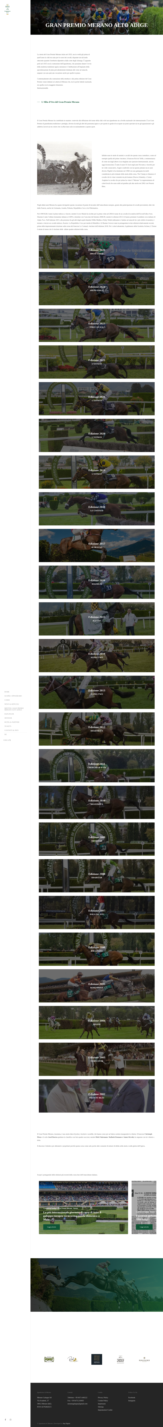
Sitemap (101, 1407)
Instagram (131, 1401)
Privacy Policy (103, 1397)
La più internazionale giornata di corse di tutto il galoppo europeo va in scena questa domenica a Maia (72, 1216)
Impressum (102, 1404)
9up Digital (66, 1423)
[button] (58, 102)
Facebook (131, 1397)
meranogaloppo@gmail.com (77, 1404)
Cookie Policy (103, 1401)
